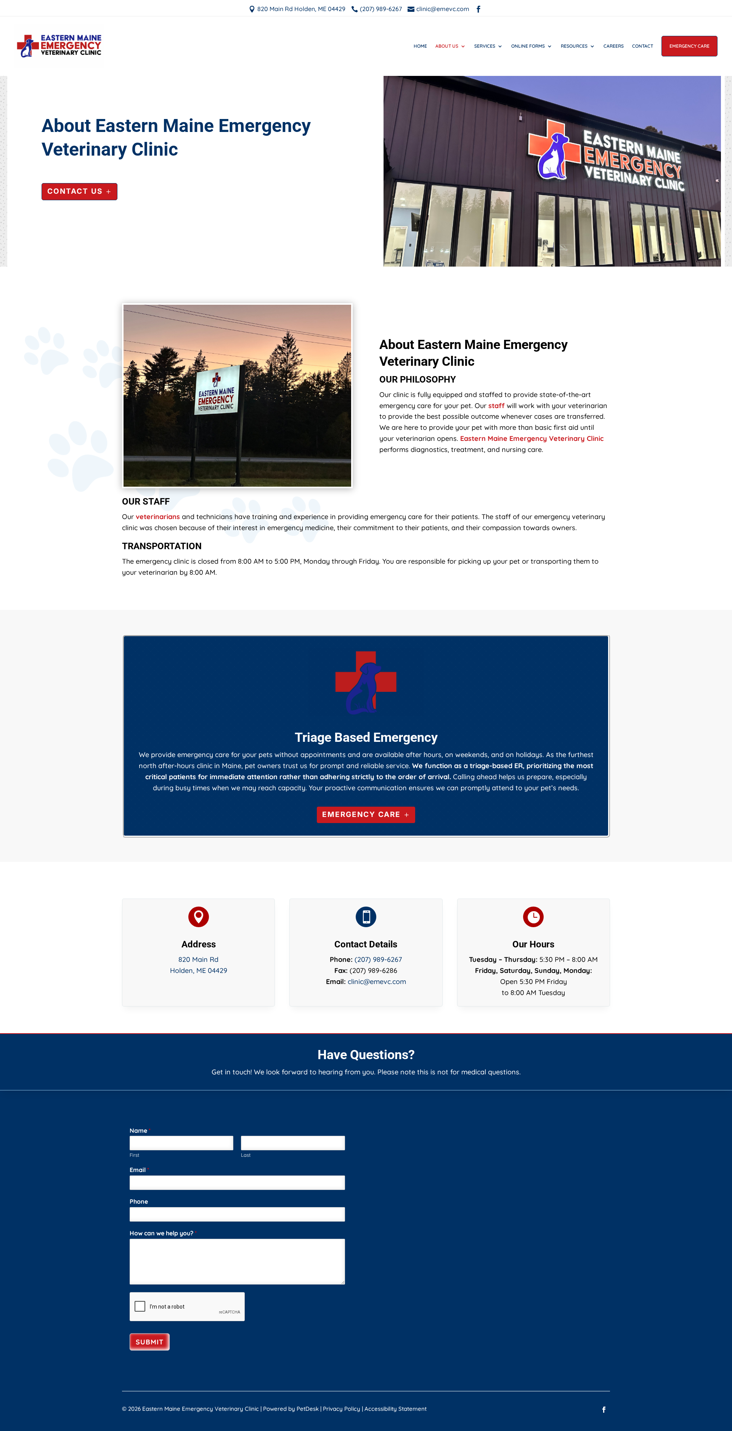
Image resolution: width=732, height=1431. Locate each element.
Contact (642, 46)
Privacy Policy (341, 1408)
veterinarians (158, 516)
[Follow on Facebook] (604, 1410)
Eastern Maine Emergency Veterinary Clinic (532, 438)
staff (496, 405)
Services (484, 46)
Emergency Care (689, 46)
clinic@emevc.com (377, 981)
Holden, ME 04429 (198, 970)
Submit (150, 1342)
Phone (139, 1201)
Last (245, 1155)
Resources (574, 46)
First (134, 1155)
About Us (446, 46)
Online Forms (528, 46)
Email (139, 1170)
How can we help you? (163, 1233)
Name (140, 1130)
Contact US (75, 191)
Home (420, 46)
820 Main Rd (198, 959)
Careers (614, 46)
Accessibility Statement (395, 1408)
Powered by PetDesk (291, 1408)
